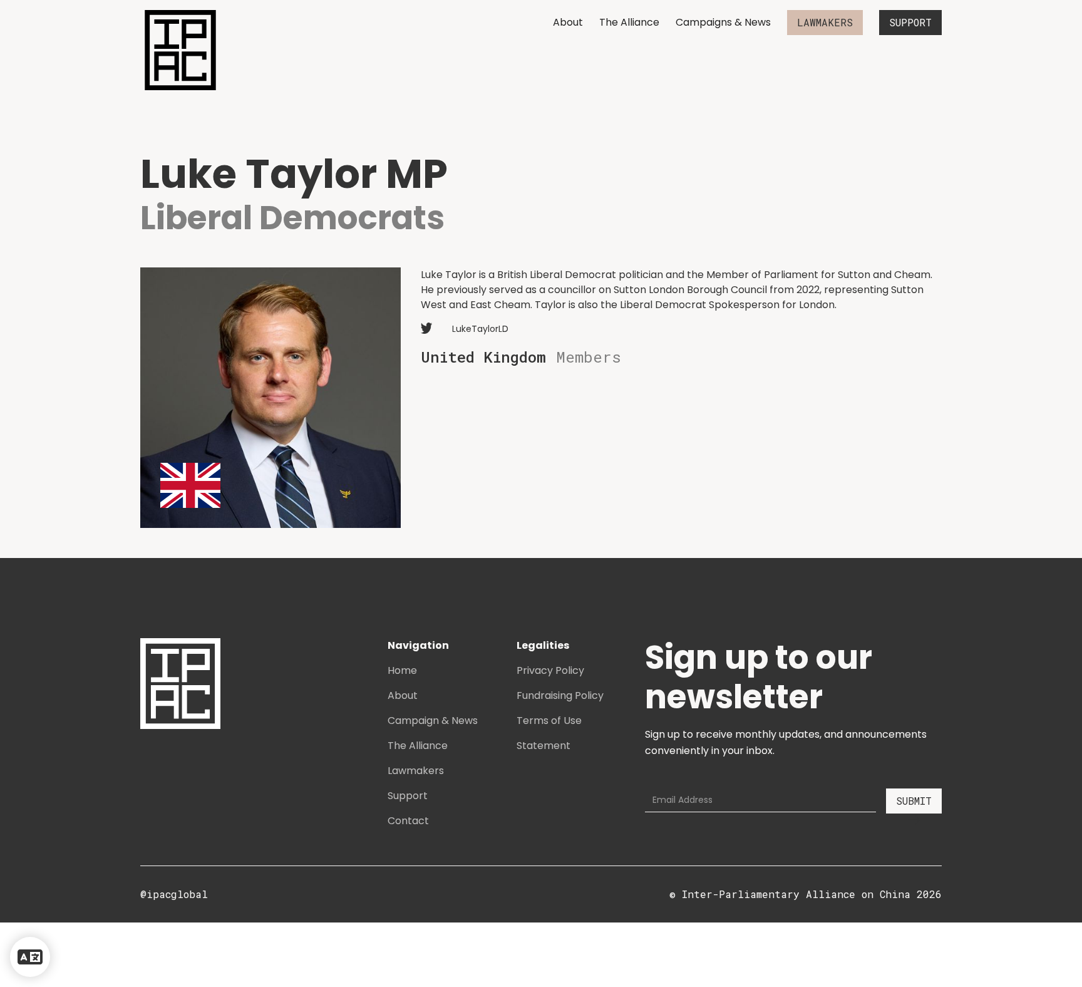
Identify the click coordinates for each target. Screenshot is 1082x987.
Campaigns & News (723, 22)
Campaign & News (433, 720)
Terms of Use (549, 720)
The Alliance (629, 22)
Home (402, 670)
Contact (408, 821)
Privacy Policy (550, 670)
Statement (543, 745)
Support (408, 795)
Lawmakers (416, 770)
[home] (180, 50)
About (568, 22)
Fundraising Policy (560, 695)
